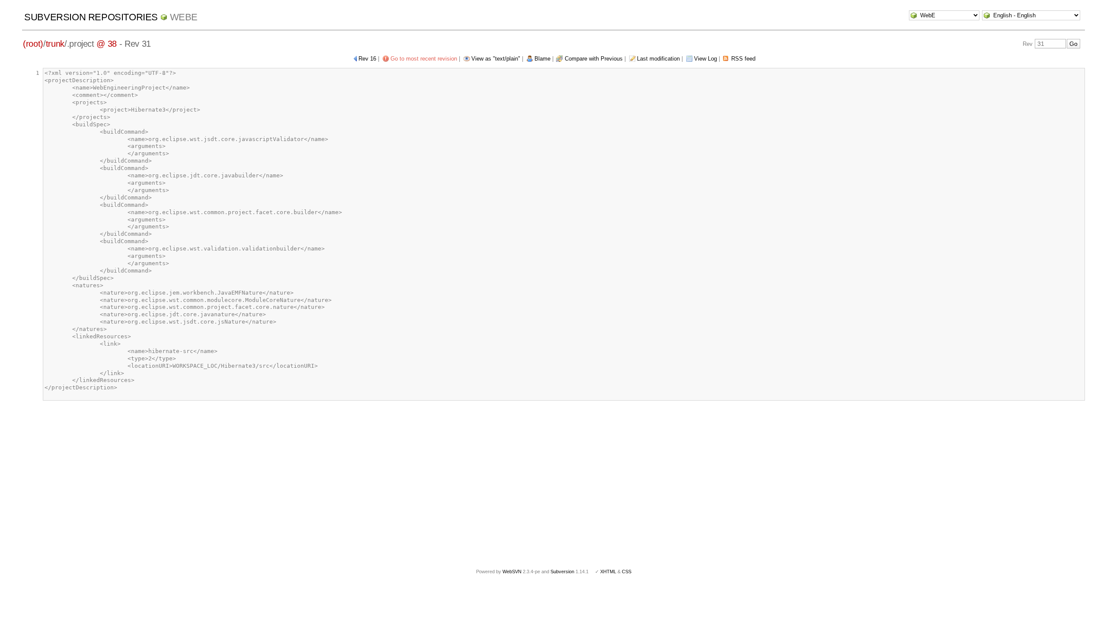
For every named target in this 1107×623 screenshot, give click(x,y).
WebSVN (512, 571)
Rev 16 (367, 58)
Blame (542, 58)
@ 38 (106, 43)
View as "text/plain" (495, 58)
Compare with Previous (594, 58)
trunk (55, 43)
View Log (705, 58)
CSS (626, 571)
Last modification (658, 58)
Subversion (562, 571)
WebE (184, 17)
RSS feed (743, 58)
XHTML (608, 571)
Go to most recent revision (423, 58)
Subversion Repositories (91, 17)
